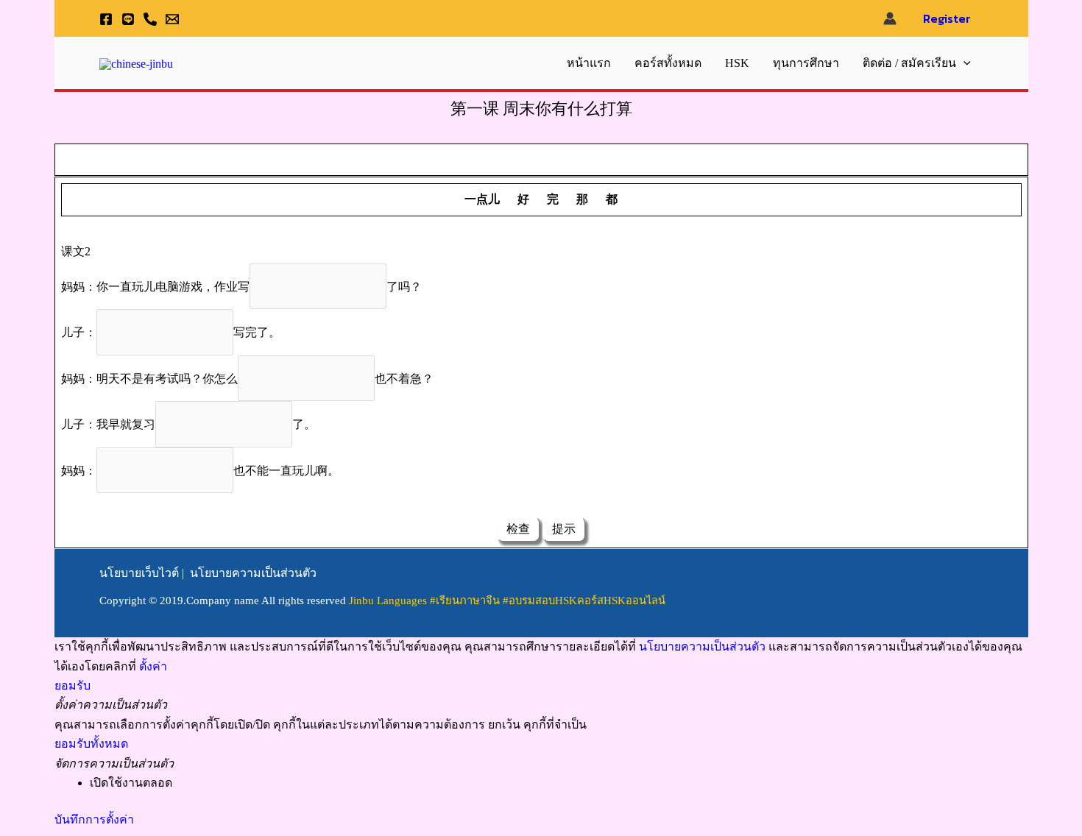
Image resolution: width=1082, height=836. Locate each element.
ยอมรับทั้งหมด (91, 743)
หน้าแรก (589, 63)
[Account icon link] (890, 18)
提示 (564, 528)
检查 (518, 528)
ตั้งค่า (153, 666)
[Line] (128, 19)
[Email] (172, 19)
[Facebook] (106, 19)
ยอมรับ (72, 685)
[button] (963, 63)
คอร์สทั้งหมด (667, 63)
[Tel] (150, 19)
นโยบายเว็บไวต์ (139, 573)
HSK (737, 63)
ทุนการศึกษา (806, 63)
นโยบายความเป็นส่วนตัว (253, 573)
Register (947, 18)
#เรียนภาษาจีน (466, 600)
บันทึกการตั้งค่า (94, 819)
